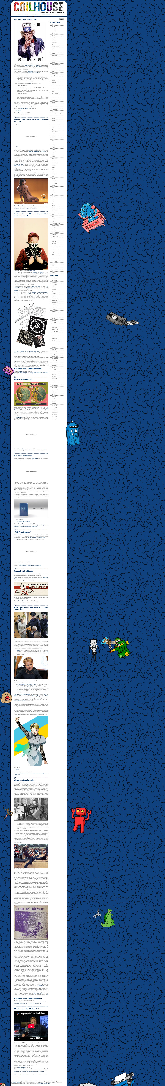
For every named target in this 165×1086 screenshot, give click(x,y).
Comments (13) (41, 1071)
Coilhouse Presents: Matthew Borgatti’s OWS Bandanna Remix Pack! (31, 215)
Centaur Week (54, 55)
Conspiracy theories (25, 1068)
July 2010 (53, 340)
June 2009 (54, 369)
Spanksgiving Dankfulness (23, 571)
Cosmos (53, 66)
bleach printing (32, 298)
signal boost (38, 66)
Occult (26, 1069)
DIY (28, 372)
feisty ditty (41, 985)
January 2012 (54, 300)
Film (19, 450)
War (26, 373)
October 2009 (54, 360)
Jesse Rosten (35, 458)
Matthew (16, 352)
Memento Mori (54, 158)
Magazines (54, 151)
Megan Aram (30, 71)
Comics (53, 62)
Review (53, 207)
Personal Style (29, 773)
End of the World (44, 1068)
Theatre (53, 250)
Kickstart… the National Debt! (25, 19)
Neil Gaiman (40, 288)
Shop (57, 14)
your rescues (43, 151)
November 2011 (55, 304)
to (16, 165)
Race (41, 1001)
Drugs (39, 1068)
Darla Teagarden (17, 580)
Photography (54, 183)
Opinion (24, 773)
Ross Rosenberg (21, 1067)
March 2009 (54, 376)
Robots (53, 212)
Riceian (33, 578)
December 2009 (55, 356)
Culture (53, 80)
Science (53, 218)
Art (19, 1068)
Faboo (53, 98)
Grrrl (53, 127)
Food (53, 111)
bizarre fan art (35, 695)
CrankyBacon (29, 159)
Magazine (34, 14)
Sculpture (54, 221)
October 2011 (54, 307)
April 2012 (54, 293)
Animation (54, 37)
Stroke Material (55, 236)
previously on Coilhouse (38, 272)
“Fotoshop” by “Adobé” (23, 456)
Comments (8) (30, 373)
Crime (53, 71)
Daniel (17, 769)
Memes (53, 160)
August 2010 (54, 338)
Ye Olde (39, 450)
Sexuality (23, 1003)
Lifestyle (53, 147)
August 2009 (54, 365)
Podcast (53, 185)
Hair (52, 129)
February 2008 (54, 405)
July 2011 (53, 313)
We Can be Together (38, 993)
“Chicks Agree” (17, 172)
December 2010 (55, 329)
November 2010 (55, 331)
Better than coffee (55, 46)
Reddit (39, 286)
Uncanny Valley (55, 256)
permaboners (42, 578)
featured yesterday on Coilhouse (32, 65)
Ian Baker (48, 1081)
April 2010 (54, 347)
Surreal (19, 1071)
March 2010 (54, 349)
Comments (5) (17, 774)
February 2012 (54, 298)
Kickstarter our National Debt (33, 72)
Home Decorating (55, 131)
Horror (53, 133)
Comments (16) (35, 208)
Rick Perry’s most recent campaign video (36, 537)
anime (45, 694)
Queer (53, 198)
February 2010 (54, 351)
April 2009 (54, 374)
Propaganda (39, 372)
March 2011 (54, 322)
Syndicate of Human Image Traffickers (24, 786)
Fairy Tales (54, 100)
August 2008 (54, 392)
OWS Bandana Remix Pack (33, 293)
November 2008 (55, 385)
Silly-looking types (17, 373)
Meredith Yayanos (21, 205)
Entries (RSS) (47, 1083)
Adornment (25, 372)
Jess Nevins (18, 417)
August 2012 (54, 284)
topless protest (41, 696)
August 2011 (54, 311)
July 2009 (53, 367)
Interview (53, 138)
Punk (53, 194)
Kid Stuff (53, 145)
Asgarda (19, 690)
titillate (19, 165)
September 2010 (55, 336)
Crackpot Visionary (33, 1068)
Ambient (53, 35)
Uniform (23, 373)
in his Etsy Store (41, 273)
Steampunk (54, 234)
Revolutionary (45, 372)
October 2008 (54, 387)
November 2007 (55, 412)
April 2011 (54, 320)
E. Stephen (27, 561)
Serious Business (17, 1003)
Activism (20, 372)
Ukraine (18, 650)
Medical (53, 156)
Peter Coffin (20, 561)
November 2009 (55, 358)
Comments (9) (38, 565)
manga (15, 695)
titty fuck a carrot (18, 164)
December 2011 (55, 302)
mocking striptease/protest (19, 700)
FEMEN (39, 698)
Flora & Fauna (54, 109)
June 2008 (54, 396)
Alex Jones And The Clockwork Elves (28, 1009)
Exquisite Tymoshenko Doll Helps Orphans (26, 686)
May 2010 (53, 345)
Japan (53, 140)
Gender (24, 1001)
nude (15, 165)
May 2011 (53, 318)
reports (40, 648)
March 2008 (54, 403)
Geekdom (53, 120)
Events (53, 95)
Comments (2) (44, 450)
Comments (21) (38, 1003)
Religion (40, 1069)
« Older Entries (17, 1077)
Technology (23, 1071)
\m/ (52, 24)
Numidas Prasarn (31, 270)
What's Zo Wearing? (56, 268)
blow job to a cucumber (42, 162)
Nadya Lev (20, 112)
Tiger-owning (16, 694)
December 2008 (55, 383)
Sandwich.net (40, 1083)
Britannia (53, 53)
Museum (53, 167)
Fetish (53, 104)
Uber (36, 450)
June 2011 (54, 316)
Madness (16, 1069)
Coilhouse (54, 60)
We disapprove (55, 265)
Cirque (53, 57)
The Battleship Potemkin (23, 379)
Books (53, 51)
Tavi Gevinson (19, 110)
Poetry (53, 187)
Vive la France (54, 261)
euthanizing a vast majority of (34, 151)
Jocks (53, 142)
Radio (53, 203)
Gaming (53, 118)
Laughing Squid (29, 287)
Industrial (54, 136)
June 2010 (54, 342)
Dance (53, 84)
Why (52, 270)
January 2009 (54, 380)
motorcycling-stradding (25, 694)
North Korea (54, 174)
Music (53, 169)
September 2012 (55, 282)
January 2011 (54, 327)
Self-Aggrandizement (56, 223)
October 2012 (54, 280)
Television (22, 208)
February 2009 (54, 378)
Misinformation (21, 1069)
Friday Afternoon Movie (56, 113)
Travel (53, 252)
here (30, 83)
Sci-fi (43, 1069)
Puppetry (53, 196)
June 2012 (54, 289)
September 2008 (55, 389)
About (18, 14)
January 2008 (54, 407)
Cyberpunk (54, 82)
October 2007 (54, 414)
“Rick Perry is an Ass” (22, 532)
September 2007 (55, 416)
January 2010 (54, 354)
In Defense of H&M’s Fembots (23, 521)
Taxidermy (54, 241)
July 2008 (53, 394)
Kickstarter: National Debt (25, 108)
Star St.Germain (31, 1081)
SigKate (17, 146)
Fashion (31, 372)
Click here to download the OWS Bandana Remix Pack (26, 351)
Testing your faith (27, 208)
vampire (37, 578)
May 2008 (53, 398)
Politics (35, 372)
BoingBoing (34, 286)
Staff (26, 14)
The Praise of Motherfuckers (24, 780)
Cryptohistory (54, 75)
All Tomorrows (54, 33)
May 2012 (53, 291)
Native (53, 171)
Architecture (54, 42)
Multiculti (53, 165)
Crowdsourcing (55, 73)
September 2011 (55, 309)
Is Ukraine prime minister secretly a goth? (26, 684)
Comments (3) (34, 526)
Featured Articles (47, 14)
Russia (33, 450)
